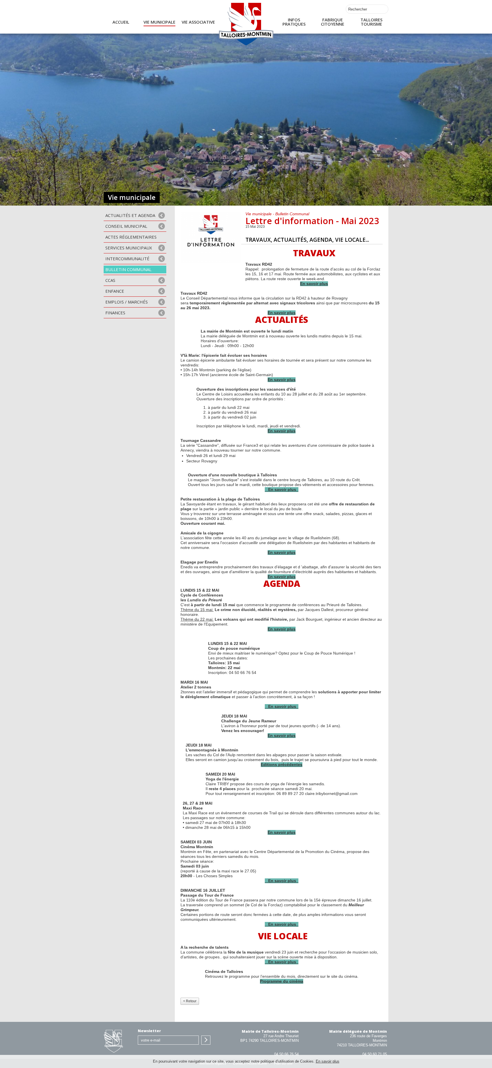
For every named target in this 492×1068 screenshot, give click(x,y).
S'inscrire (205, 1040)
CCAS (110, 280)
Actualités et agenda (130, 215)
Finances (115, 312)
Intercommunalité (127, 258)
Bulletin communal (128, 269)
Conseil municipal (126, 226)
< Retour (189, 1001)
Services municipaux (128, 248)
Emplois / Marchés (126, 302)
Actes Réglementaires (131, 237)
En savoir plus (327, 1061)
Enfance (114, 291)
